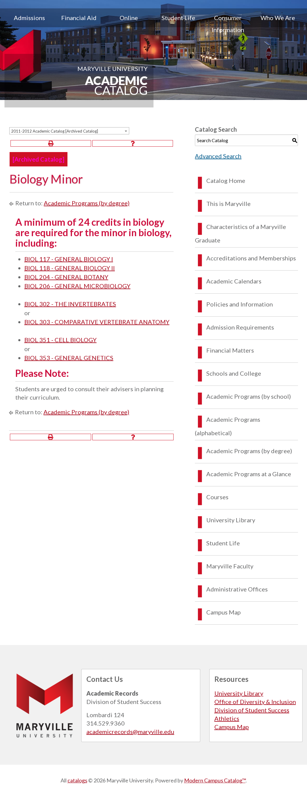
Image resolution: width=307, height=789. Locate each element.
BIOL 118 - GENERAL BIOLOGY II (69, 267)
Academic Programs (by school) (248, 396)
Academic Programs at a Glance (248, 473)
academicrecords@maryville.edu (130, 731)
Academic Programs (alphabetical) (227, 426)
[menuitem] (29, 23)
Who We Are (278, 17)
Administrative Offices (237, 589)
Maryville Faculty (229, 566)
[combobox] (69, 130)
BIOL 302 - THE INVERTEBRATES (70, 303)
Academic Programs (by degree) (87, 203)
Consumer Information (228, 23)
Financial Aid (79, 17)
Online (129, 17)
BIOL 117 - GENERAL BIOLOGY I (68, 259)
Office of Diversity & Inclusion (255, 701)
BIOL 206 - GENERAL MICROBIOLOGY (77, 285)
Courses (217, 496)
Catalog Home (225, 180)
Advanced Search (218, 156)
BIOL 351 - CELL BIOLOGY (60, 339)
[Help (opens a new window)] (132, 143)
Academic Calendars (233, 281)
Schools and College (233, 373)
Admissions (29, 17)
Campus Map (223, 612)
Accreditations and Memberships (251, 258)
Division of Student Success (251, 710)
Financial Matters (230, 350)
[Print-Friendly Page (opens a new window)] (50, 143)
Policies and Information (239, 304)
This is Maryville (228, 203)
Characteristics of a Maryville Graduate (240, 233)
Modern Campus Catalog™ (215, 780)
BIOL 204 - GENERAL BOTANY (66, 276)
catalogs (77, 780)
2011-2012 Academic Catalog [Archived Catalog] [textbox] (54, 131)
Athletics (226, 718)
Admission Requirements (240, 327)
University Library (230, 520)
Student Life (178, 17)
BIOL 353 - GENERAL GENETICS (68, 357)
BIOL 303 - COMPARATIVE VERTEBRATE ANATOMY (96, 321)
